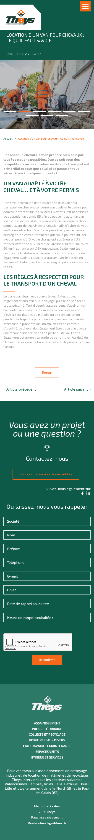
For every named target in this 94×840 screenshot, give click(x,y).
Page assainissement (47, 817)
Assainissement (47, 723)
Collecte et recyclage (47, 734)
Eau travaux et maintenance (47, 746)
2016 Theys (47, 812)
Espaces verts (47, 752)
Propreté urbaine (47, 729)
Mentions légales (47, 806)
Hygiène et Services (47, 757)
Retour (47, 372)
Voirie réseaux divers (47, 740)
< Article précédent (19, 389)
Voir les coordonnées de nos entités (46, 474)
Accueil (8, 138)
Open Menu (85, 6)
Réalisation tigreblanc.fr (47, 823)
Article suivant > (77, 389)
